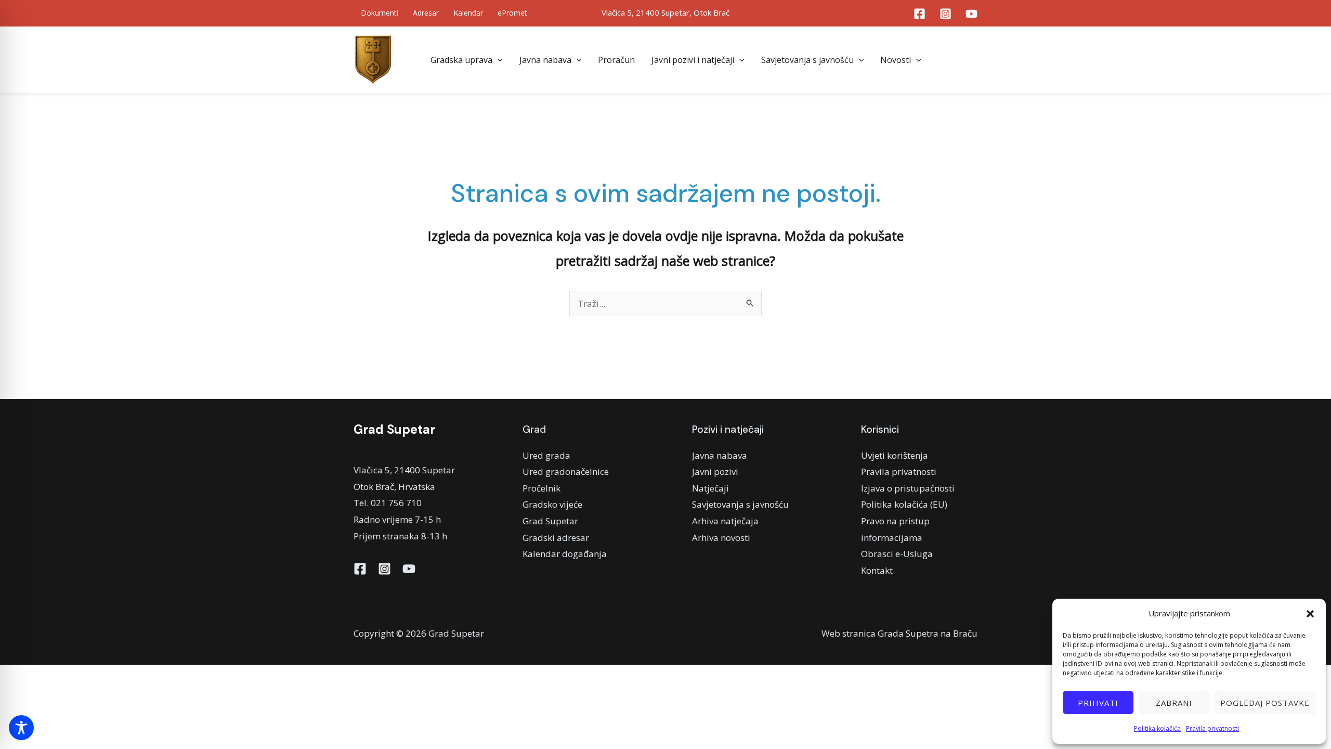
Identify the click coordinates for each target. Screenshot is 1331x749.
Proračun (616, 60)
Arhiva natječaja (725, 521)
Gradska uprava (461, 60)
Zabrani (1174, 703)
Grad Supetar (550, 521)
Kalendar (468, 13)
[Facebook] (919, 14)
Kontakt (877, 570)
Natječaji (710, 488)
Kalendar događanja (565, 554)
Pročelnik (541, 488)
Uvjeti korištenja (894, 455)
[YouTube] (971, 14)
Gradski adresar (556, 538)
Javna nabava (545, 60)
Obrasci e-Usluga (897, 554)
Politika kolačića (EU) (904, 504)
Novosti (895, 60)
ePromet (512, 13)
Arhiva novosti (721, 538)
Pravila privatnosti (1212, 728)
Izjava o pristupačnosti (908, 488)
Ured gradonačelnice (566, 471)
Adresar (426, 13)
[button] (1310, 614)
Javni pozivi (715, 471)
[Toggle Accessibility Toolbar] (21, 727)
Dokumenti (379, 13)
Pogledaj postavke (1265, 703)
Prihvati (1098, 703)
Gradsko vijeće (552, 504)
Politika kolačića (1157, 728)
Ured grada (546, 455)
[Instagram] (945, 14)
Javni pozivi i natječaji (692, 60)
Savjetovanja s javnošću (807, 60)
